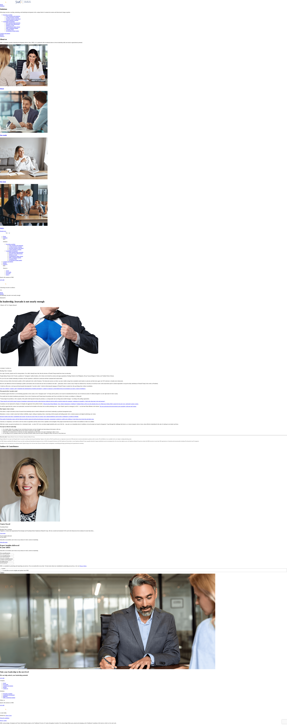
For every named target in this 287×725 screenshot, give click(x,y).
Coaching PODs (10, 29)
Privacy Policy (83, 566)
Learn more (2, 533)
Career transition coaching (12, 20)
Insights (2, 34)
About (7, 270)
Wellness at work (10, 25)
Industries (5, 696)
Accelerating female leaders (12, 31)
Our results (8, 272)
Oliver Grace (9, 715)
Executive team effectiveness (13, 24)
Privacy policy (3, 720)
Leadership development (9, 21)
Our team (8, 273)
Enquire (3, 231)
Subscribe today (4, 542)
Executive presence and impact (13, 18)
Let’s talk (2, 280)
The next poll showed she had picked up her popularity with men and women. (118, 406)
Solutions (2, 6)
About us (2, 36)
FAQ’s (7, 274)
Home (1, 4)
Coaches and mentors (5, 33)
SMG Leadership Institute (12, 28)
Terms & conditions (4, 718)
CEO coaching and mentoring (13, 16)
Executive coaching (7, 14)
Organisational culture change (13, 27)
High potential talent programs (13, 23)
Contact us (5, 688)
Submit (2, 572)
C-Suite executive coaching (12, 17)
